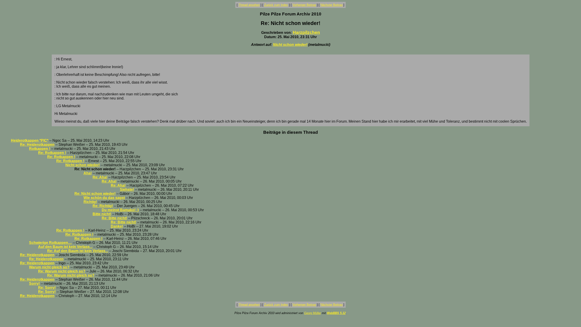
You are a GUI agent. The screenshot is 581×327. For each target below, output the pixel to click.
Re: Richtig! (103, 206)
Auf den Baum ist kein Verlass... (65, 247)
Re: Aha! (100, 177)
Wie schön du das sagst (104, 198)
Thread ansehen (249, 5)
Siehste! (127, 189)
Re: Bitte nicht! (114, 218)
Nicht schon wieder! (290, 45)
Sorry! (34, 283)
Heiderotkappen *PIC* (29, 140)
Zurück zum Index (276, 5)
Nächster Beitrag (331, 5)
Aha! (88, 173)
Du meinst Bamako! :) (120, 210)
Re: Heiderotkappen (37, 144)
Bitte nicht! (102, 214)
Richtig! (90, 202)
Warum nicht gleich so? (49, 267)
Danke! (117, 226)
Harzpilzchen (306, 32)
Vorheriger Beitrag (304, 5)
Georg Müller (312, 313)
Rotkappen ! (39, 149)
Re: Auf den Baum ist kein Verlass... (77, 251)
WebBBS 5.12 (336, 313)
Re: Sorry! (47, 288)
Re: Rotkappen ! (52, 153)
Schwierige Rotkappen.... (50, 243)
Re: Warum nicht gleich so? (61, 271)
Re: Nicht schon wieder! (95, 194)
